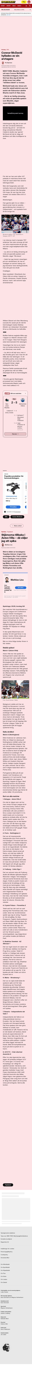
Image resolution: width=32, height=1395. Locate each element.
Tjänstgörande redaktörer (8, 1233)
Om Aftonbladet (5, 1264)
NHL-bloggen (5, 9)
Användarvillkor (5, 1257)
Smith (11, 412)
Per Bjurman (8, 62)
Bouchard (21, 417)
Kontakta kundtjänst (6, 1239)
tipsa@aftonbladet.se (22, 1236)
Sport (9, 5)
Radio (19, 5)
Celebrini (9, 411)
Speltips (3, 531)
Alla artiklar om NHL (19, 9)
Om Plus (3, 1273)
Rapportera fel (5, 1242)
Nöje (14, 5)
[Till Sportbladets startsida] (8, 2)
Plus (24, 2)
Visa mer (14, 434)
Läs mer (8, 14)
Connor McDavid (17, 517)
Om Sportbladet (5, 1267)
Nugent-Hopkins (19, 427)
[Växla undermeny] (30, 9)
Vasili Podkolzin (20, 419)
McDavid (20, 415)
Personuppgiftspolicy (6, 1251)
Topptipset (10, 531)
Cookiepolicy (4, 1254)
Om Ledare (4, 1279)
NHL (8, 49)
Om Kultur (3, 1276)
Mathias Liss (8, 545)
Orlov (7, 412)
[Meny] (26, 6)
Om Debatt (4, 1282)
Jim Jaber (3, 1334)
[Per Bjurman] (2, 62)
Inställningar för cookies (7, 1248)
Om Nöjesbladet (5, 1270)
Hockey (3, 49)
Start (3, 5)
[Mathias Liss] (2, 544)
